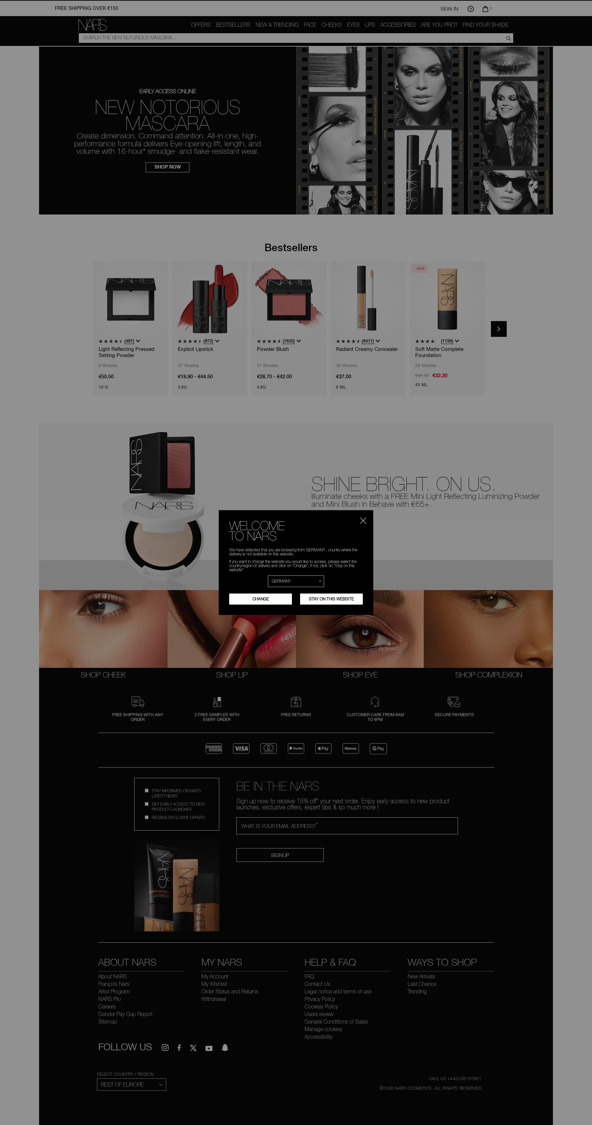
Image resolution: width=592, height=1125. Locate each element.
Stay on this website (331, 598)
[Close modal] (363, 519)
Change (260, 598)
